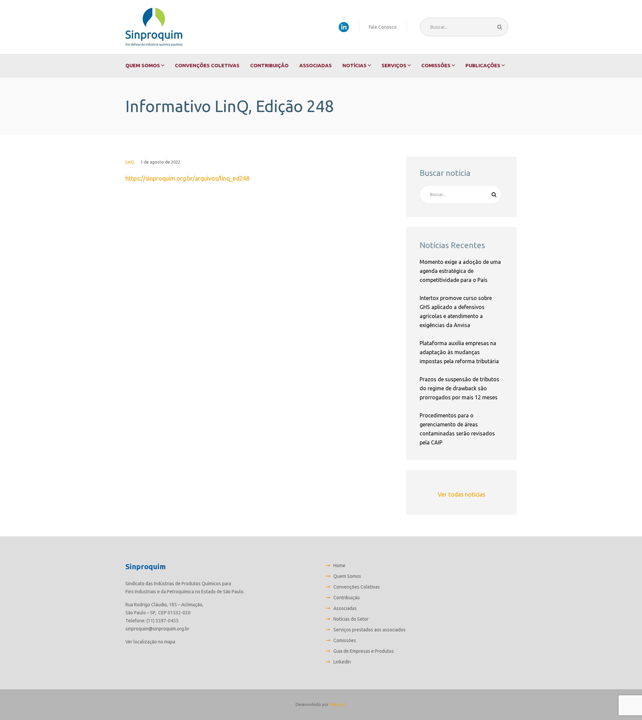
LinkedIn (342, 661)
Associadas (315, 65)
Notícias (354, 65)
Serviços (394, 65)
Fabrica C (338, 704)
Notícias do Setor (350, 619)
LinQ (129, 162)
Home (339, 565)
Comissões (435, 65)
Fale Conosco (383, 27)
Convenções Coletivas (207, 65)
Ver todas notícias (461, 494)
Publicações (482, 65)
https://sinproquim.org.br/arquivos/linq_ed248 (187, 178)
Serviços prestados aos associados (369, 629)
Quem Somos (142, 65)
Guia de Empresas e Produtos (363, 651)
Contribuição (269, 65)
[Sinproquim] (153, 27)
